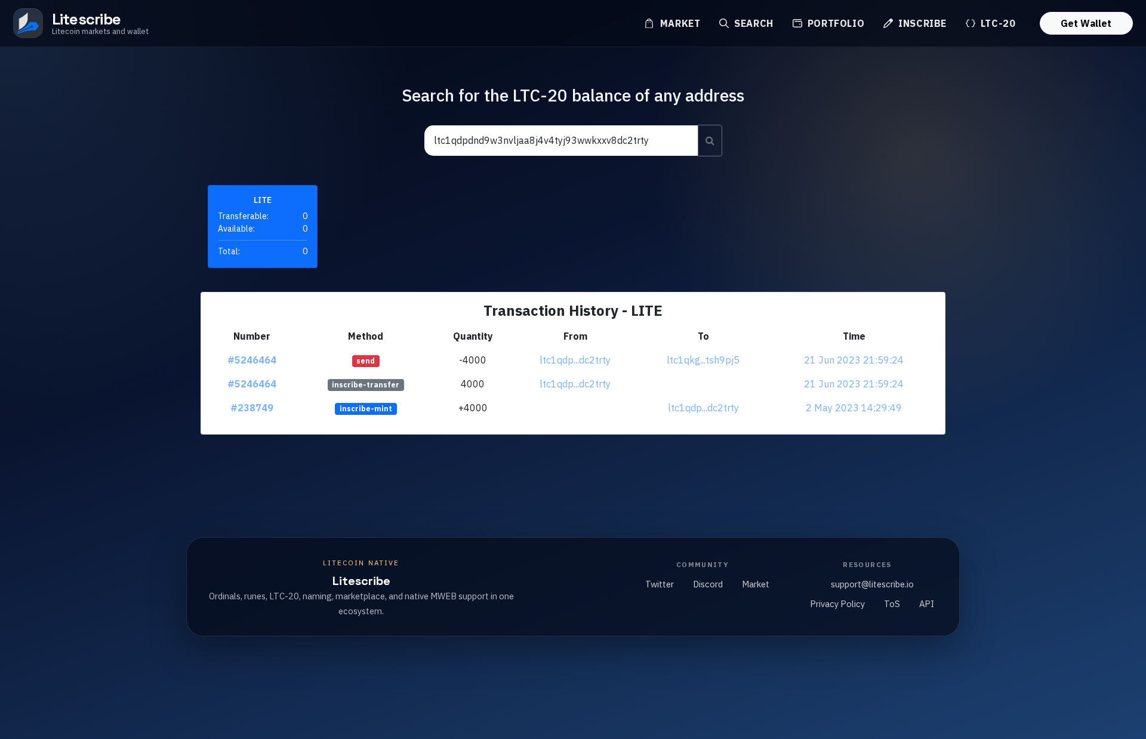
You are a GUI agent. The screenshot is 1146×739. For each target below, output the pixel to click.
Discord (708, 584)
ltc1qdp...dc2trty (575, 360)
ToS (892, 603)
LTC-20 (996, 23)
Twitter (659, 584)
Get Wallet (1086, 23)
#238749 (251, 408)
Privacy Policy (837, 603)
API (926, 603)
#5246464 (251, 360)
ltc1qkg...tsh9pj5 (703, 360)
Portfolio (834, 23)
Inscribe (921, 23)
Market (678, 23)
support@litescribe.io (872, 584)
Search (752, 23)
